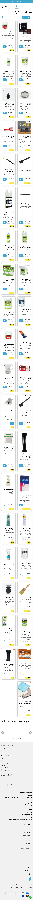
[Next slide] (30, 732)
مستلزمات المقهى (25, 838)
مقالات (28, 854)
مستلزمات (27, 840)
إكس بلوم (26, 856)
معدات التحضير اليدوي (25, 832)
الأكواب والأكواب (26, 851)
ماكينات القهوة (26, 824)
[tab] (20, 738)
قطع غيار (28, 843)
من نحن (27, 870)
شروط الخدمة (26, 864)
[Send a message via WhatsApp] (30, 897)
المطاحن (28, 827)
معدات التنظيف (26, 835)
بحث (29, 862)
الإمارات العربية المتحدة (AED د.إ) (22, 885)
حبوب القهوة (27, 846)
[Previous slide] (2, 732)
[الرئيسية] (16, 7)
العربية (8, 885)
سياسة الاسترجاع (26, 867)
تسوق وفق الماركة (25, 848)
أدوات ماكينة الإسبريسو (24, 830)
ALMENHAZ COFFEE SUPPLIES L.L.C (21, 887)
